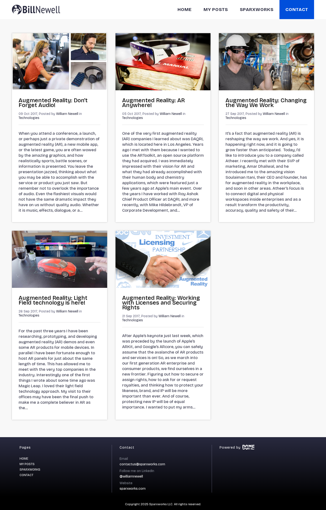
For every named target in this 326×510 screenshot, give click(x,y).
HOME (185, 9)
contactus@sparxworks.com (142, 464)
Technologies (29, 118)
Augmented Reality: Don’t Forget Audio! (53, 102)
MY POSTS (216, 9)
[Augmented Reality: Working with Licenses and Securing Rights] (163, 286)
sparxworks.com (133, 489)
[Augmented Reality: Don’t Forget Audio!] (59, 89)
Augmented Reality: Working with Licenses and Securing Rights (161, 303)
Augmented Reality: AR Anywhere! (153, 102)
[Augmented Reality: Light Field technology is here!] (59, 286)
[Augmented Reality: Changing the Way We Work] (266, 89)
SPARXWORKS (256, 9)
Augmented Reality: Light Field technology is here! (53, 300)
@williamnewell (131, 476)
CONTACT (296, 9)
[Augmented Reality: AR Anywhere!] (163, 89)
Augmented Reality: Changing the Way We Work (266, 102)
